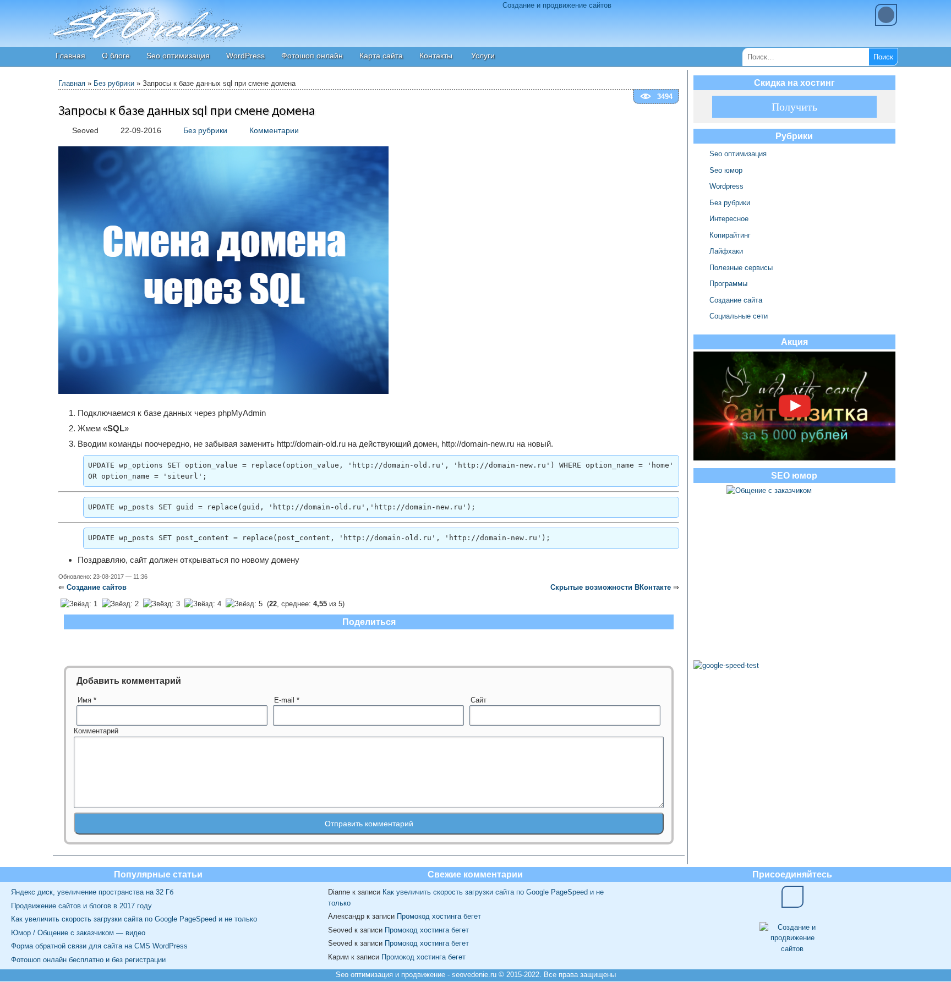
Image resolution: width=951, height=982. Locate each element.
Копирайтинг (730, 235)
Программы (728, 283)
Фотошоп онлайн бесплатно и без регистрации (88, 960)
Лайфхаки (726, 251)
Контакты (435, 55)
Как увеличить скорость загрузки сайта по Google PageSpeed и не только (134, 919)
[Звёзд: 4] (202, 604)
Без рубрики (114, 83)
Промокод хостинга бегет (439, 916)
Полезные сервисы (741, 268)
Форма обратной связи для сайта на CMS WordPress (99, 946)
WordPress (245, 55)
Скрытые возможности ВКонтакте (610, 587)
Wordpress (726, 186)
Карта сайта (381, 55)
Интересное (728, 219)
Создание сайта (735, 300)
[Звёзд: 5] (244, 604)
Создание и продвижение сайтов (556, 5)
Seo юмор (725, 170)
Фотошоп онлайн (312, 55)
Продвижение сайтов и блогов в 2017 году (81, 906)
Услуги (483, 55)
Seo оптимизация (178, 55)
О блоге (116, 55)
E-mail (286, 700)
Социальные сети (738, 316)
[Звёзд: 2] (120, 604)
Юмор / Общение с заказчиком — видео (78, 933)
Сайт (479, 700)
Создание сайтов (97, 587)
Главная (70, 55)
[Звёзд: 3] (161, 604)
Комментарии (274, 130)
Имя (87, 700)
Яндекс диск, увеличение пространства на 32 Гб (92, 892)
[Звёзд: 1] (79, 604)
